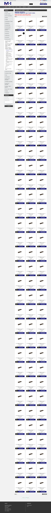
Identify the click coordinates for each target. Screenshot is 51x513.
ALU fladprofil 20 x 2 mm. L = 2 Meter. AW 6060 (42, 185)
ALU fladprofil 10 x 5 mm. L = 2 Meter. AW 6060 (42, 69)
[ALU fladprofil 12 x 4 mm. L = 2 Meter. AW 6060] (41, 79)
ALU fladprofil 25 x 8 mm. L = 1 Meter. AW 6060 (20, 329)
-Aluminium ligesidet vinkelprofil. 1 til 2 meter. (9, 54)
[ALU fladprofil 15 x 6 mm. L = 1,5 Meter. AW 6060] (31, 151)
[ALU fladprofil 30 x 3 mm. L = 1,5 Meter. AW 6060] (31, 338)
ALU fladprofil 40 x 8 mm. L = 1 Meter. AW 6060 (20, 459)
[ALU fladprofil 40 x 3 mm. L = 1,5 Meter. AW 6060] (31, 425)
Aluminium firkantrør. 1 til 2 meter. (9, 60)
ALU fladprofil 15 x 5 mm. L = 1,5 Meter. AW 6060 (31, 141)
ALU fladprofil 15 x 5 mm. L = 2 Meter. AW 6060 (42, 141)
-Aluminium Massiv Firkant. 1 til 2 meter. (9, 52)
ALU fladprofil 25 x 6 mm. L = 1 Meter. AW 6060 (20, 315)
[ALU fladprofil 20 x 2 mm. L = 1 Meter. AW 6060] (20, 180)
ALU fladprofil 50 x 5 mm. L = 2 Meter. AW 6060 (42, 488)
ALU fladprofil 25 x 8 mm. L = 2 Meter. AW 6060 (42, 329)
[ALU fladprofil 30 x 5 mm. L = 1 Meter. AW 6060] (20, 353)
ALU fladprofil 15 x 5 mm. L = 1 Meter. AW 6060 (20, 141)
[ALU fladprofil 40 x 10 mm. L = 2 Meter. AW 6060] (41, 468)
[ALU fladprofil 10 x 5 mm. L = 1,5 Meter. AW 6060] (31, 64)
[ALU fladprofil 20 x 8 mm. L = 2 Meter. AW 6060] (41, 237)
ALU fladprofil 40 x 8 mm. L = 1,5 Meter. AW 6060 (31, 459)
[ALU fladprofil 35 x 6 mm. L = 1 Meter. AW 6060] (20, 411)
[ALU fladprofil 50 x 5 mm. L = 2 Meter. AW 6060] (41, 483)
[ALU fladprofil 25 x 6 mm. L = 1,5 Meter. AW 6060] (31, 310)
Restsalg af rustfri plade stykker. (8, 69)
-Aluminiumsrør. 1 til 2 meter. (9, 58)
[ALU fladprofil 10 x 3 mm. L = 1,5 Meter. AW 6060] (31, 35)
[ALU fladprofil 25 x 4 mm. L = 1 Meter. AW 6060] (20, 281)
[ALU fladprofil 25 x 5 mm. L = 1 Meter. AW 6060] (20, 295)
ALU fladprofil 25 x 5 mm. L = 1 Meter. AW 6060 (20, 300)
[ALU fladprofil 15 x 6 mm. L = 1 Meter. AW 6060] (20, 151)
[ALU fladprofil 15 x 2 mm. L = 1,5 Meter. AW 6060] (31, 93)
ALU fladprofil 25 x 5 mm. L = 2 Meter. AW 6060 (42, 300)
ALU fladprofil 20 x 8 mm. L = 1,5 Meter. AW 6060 (31, 242)
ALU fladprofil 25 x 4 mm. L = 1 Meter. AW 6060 (20, 286)
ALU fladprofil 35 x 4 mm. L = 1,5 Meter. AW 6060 (31, 401)
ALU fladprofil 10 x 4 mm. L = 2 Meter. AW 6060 (42, 55)
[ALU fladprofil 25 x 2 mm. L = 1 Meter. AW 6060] (20, 252)
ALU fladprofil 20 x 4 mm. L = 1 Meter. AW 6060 (20, 214)
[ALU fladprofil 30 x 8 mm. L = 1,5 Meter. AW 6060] (31, 367)
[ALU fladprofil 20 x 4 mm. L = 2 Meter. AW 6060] (41, 209)
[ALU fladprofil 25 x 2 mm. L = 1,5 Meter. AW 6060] (31, 252)
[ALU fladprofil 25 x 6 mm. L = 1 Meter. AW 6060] (20, 310)
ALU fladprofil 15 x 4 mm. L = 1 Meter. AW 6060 (20, 127)
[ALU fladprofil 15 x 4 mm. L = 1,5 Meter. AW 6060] (31, 122)
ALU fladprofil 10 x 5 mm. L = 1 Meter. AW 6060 (20, 69)
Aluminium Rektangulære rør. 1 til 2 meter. (9, 61)
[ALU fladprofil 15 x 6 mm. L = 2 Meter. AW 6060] (41, 151)
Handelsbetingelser (29, 505)
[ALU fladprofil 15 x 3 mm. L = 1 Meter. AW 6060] (20, 108)
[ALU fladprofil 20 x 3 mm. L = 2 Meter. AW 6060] (41, 194)
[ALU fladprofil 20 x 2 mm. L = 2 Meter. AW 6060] (41, 180)
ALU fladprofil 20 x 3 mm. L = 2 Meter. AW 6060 (42, 199)
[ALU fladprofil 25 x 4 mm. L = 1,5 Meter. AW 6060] (31, 281)
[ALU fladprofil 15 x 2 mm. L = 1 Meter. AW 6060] (20, 93)
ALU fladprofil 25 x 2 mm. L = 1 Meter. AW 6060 (20, 257)
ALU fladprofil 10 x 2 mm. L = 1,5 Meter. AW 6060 (31, 26)
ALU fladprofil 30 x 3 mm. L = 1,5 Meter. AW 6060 (31, 343)
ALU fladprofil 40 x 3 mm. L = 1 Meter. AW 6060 (20, 430)
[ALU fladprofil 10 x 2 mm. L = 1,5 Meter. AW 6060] (31, 21)
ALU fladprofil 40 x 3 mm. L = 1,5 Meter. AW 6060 (31, 430)
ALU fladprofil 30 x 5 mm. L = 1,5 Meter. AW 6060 (31, 358)
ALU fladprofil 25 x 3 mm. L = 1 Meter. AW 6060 (20, 271)
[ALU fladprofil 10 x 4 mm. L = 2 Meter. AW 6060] (41, 50)
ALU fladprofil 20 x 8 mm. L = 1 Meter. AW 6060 (20, 242)
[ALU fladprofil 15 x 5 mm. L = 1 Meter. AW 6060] (20, 136)
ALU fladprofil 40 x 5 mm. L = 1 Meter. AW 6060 (20, 444)
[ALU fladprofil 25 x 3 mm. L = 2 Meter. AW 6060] (41, 266)
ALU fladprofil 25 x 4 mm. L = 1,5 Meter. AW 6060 (31, 286)
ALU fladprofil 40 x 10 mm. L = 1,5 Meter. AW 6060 (30, 473)
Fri (5, 67)
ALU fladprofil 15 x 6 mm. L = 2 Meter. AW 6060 (42, 156)
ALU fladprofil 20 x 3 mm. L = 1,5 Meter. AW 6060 (31, 199)
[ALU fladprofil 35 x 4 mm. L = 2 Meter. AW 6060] (41, 396)
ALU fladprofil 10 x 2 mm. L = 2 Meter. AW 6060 (42, 26)
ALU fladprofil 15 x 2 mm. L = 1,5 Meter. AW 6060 (31, 98)
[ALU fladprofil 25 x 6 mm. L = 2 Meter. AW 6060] (41, 310)
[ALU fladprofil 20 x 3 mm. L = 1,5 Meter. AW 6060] (31, 194)
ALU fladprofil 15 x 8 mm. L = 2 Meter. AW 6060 (42, 170)
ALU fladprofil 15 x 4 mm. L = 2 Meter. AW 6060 (42, 127)
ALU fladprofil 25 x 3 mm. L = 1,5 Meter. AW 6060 (31, 271)
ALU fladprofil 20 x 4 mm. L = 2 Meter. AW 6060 (42, 214)
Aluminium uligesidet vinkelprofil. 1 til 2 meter (9, 55)
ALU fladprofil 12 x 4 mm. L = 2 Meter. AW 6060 (42, 84)
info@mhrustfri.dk (9, 509)
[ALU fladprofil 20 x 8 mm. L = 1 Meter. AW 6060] (20, 237)
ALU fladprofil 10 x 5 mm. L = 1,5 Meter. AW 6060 (31, 69)
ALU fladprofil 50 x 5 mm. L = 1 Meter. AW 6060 (20, 488)
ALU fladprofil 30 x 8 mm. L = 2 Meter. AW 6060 (42, 372)
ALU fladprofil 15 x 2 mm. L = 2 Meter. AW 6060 (42, 98)
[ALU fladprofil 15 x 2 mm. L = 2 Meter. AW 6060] (41, 93)
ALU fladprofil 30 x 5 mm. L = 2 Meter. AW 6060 (42, 358)
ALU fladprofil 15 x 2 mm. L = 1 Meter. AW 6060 (20, 98)
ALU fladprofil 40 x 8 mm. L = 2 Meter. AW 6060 (42, 459)
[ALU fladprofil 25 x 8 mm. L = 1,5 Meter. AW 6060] (31, 324)
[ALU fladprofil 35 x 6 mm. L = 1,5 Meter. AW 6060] (31, 411)
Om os (27, 506)
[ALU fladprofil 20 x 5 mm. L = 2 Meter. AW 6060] (41, 223)
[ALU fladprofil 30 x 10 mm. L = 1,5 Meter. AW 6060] (31, 382)
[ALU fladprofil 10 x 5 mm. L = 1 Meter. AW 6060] (20, 64)
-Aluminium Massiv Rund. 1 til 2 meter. (9, 57)
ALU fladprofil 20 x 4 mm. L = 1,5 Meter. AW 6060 (31, 214)
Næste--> (46, 16)
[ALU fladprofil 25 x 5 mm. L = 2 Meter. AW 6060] (41, 295)
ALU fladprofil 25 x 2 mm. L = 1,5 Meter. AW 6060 (31, 257)
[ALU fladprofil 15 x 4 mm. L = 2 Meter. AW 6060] (41, 122)
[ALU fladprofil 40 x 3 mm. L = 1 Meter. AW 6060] (20, 425)
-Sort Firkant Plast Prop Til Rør (9, 63)
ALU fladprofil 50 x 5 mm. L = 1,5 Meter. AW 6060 (31, 488)
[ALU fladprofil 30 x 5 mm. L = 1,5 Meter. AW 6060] (31, 353)
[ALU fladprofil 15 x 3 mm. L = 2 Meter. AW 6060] (41, 108)
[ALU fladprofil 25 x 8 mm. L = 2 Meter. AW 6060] (41, 324)
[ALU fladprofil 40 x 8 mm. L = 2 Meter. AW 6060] (41, 454)
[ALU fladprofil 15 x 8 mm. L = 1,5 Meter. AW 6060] (31, 165)
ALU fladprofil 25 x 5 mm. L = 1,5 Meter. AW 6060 (31, 300)
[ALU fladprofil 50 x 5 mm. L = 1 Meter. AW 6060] (20, 483)
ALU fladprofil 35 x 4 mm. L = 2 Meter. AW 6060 (42, 401)
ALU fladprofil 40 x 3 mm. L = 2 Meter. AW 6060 (42, 430)
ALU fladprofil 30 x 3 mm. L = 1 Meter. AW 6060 (20, 343)
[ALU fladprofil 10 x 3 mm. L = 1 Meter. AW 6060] (20, 35)
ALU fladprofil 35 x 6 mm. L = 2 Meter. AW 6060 (42, 416)
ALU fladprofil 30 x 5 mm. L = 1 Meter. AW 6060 (20, 358)
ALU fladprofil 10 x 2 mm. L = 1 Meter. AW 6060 (20, 26)
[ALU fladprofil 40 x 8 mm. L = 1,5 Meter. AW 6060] (31, 454)
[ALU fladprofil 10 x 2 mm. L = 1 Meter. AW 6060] (20, 21)
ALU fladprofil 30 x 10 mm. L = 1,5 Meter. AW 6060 (30, 387)
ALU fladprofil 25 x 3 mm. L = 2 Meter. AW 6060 (42, 271)
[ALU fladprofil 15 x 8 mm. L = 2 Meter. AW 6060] (41, 165)
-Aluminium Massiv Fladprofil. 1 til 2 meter (9, 50)
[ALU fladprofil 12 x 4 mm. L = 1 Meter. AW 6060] (20, 79)
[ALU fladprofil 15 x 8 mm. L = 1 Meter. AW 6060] (20, 165)
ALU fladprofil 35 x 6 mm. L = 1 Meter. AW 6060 (20, 416)
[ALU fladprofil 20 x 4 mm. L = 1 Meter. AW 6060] (20, 209)
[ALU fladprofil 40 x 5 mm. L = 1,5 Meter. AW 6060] (31, 439)
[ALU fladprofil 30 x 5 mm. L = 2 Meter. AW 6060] (41, 353)
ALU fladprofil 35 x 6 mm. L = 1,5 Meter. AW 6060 (31, 416)
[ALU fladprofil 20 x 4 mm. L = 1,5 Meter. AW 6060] (31, 209)
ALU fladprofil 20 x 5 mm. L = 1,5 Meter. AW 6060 (31, 228)
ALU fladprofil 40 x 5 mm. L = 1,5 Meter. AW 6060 (31, 444)
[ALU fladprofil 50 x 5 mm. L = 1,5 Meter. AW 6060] (31, 483)
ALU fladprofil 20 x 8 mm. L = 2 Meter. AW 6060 (42, 242)
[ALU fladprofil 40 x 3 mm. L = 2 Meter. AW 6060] (41, 425)
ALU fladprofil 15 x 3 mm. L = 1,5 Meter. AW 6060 (31, 113)
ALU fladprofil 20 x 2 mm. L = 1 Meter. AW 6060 (20, 185)
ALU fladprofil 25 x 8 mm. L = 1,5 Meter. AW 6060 (31, 329)
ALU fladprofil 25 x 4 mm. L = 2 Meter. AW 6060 (42, 286)
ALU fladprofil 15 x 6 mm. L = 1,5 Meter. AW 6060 (31, 156)
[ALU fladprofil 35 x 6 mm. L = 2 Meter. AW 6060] (41, 411)
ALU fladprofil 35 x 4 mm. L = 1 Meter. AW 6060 (20, 401)
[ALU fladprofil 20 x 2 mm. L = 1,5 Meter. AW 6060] (31, 180)
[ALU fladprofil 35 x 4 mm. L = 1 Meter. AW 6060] (20, 396)
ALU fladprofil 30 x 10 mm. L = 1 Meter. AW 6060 (20, 387)
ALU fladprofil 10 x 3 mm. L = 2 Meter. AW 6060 (42, 40)
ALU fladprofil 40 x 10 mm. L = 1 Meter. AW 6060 (20, 473)
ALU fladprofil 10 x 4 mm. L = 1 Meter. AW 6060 (20, 55)
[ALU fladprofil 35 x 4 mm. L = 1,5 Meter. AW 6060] (31, 396)
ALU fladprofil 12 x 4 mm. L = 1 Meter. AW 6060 (20, 84)
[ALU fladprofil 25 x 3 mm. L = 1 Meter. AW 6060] (20, 266)
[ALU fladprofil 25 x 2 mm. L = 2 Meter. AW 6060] (41, 252)
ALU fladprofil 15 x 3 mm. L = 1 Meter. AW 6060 (20, 113)
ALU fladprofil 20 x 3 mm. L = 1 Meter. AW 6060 (20, 199)
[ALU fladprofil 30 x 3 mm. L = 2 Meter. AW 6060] (41, 338)
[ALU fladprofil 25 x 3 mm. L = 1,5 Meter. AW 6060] (31, 266)
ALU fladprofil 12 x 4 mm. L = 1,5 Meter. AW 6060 (31, 84)
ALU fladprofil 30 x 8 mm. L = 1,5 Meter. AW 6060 (31, 372)
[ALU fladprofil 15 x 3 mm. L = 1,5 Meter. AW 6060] (31, 108)
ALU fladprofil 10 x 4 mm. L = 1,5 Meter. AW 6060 (31, 55)
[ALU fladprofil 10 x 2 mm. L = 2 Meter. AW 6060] (41, 21)
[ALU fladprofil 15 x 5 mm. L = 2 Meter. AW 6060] (41, 136)
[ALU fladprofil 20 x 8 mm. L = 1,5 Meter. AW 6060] (31, 237)
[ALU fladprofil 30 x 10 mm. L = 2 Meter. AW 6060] (41, 382)
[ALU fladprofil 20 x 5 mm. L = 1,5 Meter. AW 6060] (31, 223)
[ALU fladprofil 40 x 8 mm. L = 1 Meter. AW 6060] (20, 454)
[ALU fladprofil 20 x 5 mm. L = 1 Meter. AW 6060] (20, 223)
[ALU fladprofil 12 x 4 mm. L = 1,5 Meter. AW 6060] (31, 79)
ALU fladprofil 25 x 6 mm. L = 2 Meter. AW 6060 (42, 315)
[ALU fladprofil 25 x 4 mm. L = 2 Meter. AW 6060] (41, 281)
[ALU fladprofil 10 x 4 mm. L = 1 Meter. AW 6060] (20, 50)
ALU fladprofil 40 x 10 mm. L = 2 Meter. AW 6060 (42, 473)
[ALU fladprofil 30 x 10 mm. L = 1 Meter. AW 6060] (20, 382)
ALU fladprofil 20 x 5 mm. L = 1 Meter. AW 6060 (20, 228)
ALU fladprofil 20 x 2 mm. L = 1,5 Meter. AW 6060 (31, 185)
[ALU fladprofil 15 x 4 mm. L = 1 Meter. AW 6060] (20, 122)
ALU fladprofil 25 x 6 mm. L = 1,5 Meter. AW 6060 (31, 315)
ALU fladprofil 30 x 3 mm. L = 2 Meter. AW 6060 (42, 343)
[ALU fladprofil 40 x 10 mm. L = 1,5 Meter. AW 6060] (31, 468)
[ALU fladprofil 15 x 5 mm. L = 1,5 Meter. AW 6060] (31, 136)
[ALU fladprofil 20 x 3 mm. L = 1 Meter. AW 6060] (20, 194)
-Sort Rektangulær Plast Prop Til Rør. (9, 65)
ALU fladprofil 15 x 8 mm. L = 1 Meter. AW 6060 (20, 170)
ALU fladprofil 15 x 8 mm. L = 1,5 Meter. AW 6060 (31, 170)
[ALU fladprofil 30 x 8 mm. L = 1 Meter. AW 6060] (20, 367)
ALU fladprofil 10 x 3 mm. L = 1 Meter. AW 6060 (20, 40)
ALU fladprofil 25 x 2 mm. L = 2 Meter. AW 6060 (42, 257)
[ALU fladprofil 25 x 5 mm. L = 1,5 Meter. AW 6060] (31, 295)
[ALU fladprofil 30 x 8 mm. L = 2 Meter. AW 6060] (41, 367)
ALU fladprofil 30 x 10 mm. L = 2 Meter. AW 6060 (42, 387)
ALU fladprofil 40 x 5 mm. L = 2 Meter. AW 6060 (42, 444)
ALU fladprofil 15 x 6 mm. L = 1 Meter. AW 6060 (20, 156)
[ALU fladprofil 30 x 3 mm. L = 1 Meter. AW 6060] (20, 338)
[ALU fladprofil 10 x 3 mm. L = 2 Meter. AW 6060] (41, 35)
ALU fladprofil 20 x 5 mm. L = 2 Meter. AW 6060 (42, 228)
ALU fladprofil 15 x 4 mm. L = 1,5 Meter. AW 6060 (31, 127)
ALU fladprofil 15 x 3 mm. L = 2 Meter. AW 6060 (42, 113)
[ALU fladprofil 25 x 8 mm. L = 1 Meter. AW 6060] (20, 324)
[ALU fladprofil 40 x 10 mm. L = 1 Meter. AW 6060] (20, 468)
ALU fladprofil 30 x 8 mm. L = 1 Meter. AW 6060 (20, 372)
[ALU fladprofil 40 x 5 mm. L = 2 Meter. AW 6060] (41, 439)
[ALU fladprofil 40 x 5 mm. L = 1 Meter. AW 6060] (20, 439)
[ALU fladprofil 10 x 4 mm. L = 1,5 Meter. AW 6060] (31, 50)
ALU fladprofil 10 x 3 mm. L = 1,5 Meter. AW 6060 (31, 40)
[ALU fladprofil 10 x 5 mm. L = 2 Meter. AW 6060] (41, 64)
